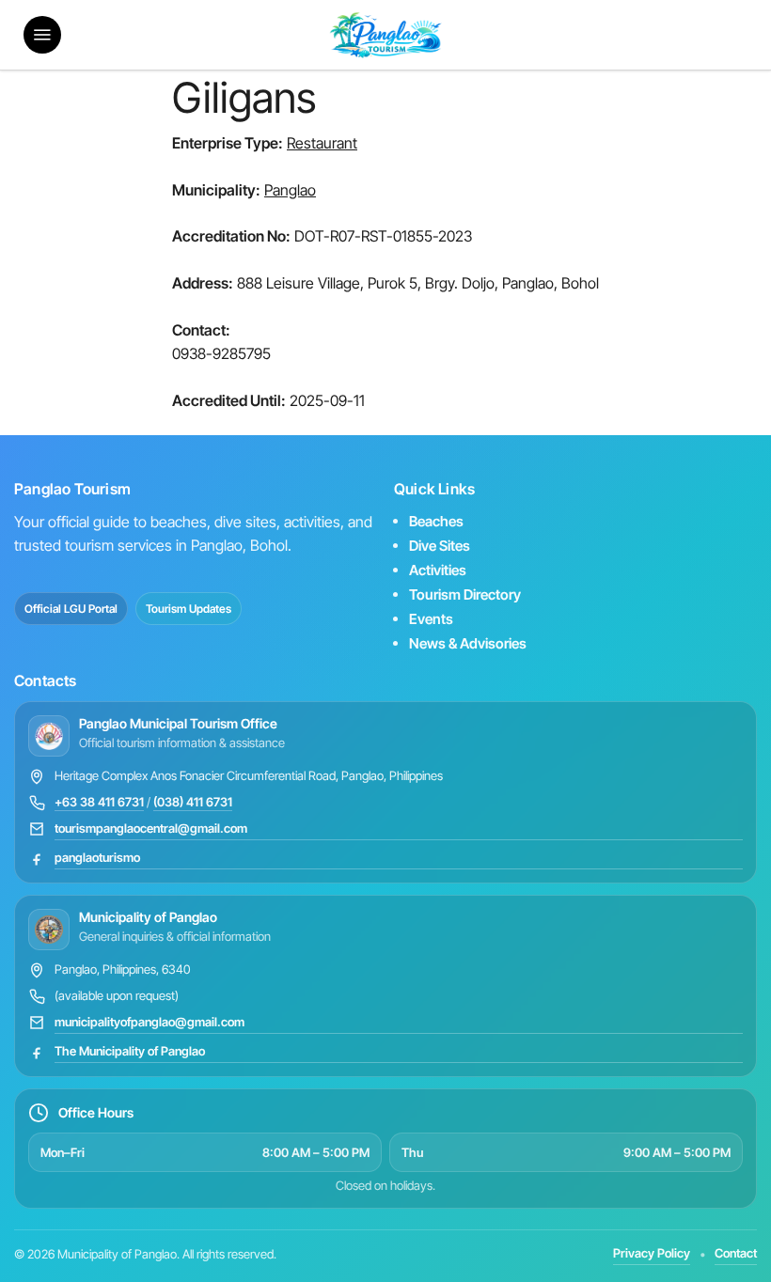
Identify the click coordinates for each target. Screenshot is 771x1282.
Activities (437, 570)
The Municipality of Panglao (130, 1050)
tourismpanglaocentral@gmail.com (151, 828)
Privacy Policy (651, 1252)
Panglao (290, 189)
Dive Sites (439, 546)
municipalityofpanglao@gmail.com (149, 1021)
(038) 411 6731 (192, 801)
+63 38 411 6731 (99, 801)
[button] (42, 34)
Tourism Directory (465, 594)
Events (431, 619)
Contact (736, 1252)
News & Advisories (468, 643)
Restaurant (322, 142)
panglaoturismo (97, 857)
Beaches (436, 521)
